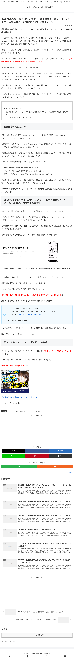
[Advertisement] (37, 429)
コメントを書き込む (37, 635)
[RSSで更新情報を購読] (55, 466)
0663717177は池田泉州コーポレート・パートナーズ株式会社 (25, 411)
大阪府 (5, 411)
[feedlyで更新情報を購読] (19, 466)
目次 (34, 105)
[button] (60, 456)
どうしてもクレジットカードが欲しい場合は (20, 117)
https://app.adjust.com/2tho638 (30, 314)
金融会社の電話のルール (13, 109)
